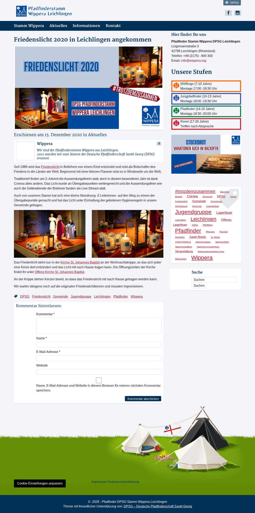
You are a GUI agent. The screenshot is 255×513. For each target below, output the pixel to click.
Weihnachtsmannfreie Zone (211, 251)
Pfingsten (210, 232)
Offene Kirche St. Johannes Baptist (59, 272)
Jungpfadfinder (191, 96)
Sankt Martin (197, 237)
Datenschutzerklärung (123, 481)
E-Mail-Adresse (48, 352)
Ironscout (196, 206)
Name (41, 338)
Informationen (86, 26)
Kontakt (113, 26)
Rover (185, 121)
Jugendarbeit (212, 206)
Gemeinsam (216, 201)
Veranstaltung (184, 251)
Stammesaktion (203, 242)
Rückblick (180, 237)
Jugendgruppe (81, 296)
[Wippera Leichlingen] (50, 11)
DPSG (234, 2)
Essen (233, 196)
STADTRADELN (183, 242)
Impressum (99, 481)
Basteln (178, 196)
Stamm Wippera (29, 26)
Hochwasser (181, 206)
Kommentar (45, 314)
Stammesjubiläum (183, 247)
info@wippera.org (193, 60)
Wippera (137, 296)
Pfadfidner (208, 225)
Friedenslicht (50, 166)
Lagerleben (180, 220)
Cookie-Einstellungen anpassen (40, 483)
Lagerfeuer (224, 213)
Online (195, 225)
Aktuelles (58, 26)
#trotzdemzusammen (195, 191)
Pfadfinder (120, 296)
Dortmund (207, 196)
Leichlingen (102, 296)
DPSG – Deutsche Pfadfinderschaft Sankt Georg (158, 506)
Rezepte (224, 232)
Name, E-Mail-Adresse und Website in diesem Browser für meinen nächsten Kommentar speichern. (98, 388)
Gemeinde (60, 296)
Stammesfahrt (222, 242)
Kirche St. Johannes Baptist (80, 262)
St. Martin (215, 237)
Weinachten (180, 259)
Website (42, 365)
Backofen (224, 192)
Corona (192, 196)
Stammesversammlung (208, 247)
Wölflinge (187, 83)
